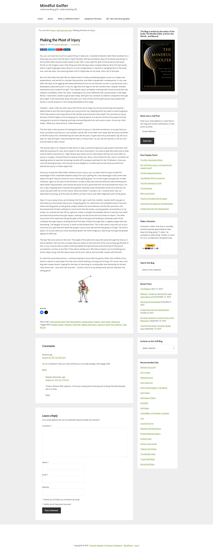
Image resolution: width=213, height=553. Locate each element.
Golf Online (145, 393)
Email (45, 475)
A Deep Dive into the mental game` (154, 209)
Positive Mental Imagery (150, 434)
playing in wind (104, 324)
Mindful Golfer (54, 5)
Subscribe (147, 141)
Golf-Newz (144, 408)
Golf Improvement (73, 322)
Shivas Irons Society (148, 444)
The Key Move (146, 188)
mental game (87, 322)
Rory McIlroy (116, 324)
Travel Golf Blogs (147, 459)
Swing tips (115, 322)
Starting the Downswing (150, 302)
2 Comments (75, 44)
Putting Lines (145, 439)
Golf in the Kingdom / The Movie (153, 388)
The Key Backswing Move (151, 173)
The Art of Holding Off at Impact (153, 198)
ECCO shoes (145, 372)
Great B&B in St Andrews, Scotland (154, 413)
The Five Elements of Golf (151, 183)
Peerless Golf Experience (150, 428)
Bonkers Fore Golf (148, 367)
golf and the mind (57, 322)
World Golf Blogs (147, 464)
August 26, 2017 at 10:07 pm (53, 357)
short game (106, 322)
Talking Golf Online (148, 449)
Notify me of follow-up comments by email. (62, 499)
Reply (44, 370)
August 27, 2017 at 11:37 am (57, 380)
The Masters (145, 289)
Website (45, 487)
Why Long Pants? (147, 193)
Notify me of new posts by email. (57, 504)
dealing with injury (89, 324)
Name (45, 462)
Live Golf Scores (147, 423)
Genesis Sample (96, 545)
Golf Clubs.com (146, 383)
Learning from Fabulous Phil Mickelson (156, 204)
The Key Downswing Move (151, 160)
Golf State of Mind (147, 398)
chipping (68, 324)
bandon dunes (57, 324)
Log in (136, 545)
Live (142, 418)
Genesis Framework (114, 545)
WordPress (128, 545)
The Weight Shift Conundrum (152, 178)
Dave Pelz (76, 324)
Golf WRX (144, 403)
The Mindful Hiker (148, 454)
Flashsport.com (146, 377)
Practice (97, 322)
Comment (47, 426)
